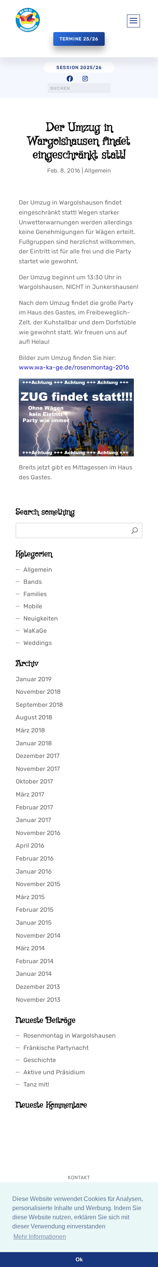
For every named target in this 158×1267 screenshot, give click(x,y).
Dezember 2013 (38, 986)
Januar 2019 (33, 679)
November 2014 (38, 935)
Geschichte (39, 1060)
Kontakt (79, 1177)
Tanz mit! (36, 1084)
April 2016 (30, 845)
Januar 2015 (33, 922)
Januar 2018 (34, 743)
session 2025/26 (79, 67)
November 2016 (38, 833)
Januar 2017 (33, 820)
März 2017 (30, 794)
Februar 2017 (34, 807)
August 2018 (34, 717)
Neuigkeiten (40, 618)
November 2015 (38, 884)
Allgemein (97, 170)
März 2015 (30, 897)
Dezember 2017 (37, 755)
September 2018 (39, 704)
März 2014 (30, 948)
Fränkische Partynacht (56, 1047)
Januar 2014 (34, 973)
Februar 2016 (35, 858)
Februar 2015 (34, 909)
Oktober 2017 (34, 781)
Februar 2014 (35, 961)
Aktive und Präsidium (54, 1072)
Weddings (37, 642)
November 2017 (38, 768)
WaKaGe (35, 630)
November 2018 (38, 691)
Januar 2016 (34, 871)
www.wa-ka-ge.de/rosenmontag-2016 (74, 367)
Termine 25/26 (79, 39)
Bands (32, 581)
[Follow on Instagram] (85, 79)
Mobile (32, 606)
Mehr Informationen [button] (39, 1236)
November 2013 (38, 999)
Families (35, 594)
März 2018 (30, 730)
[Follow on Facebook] (70, 79)
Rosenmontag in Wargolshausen (69, 1035)
